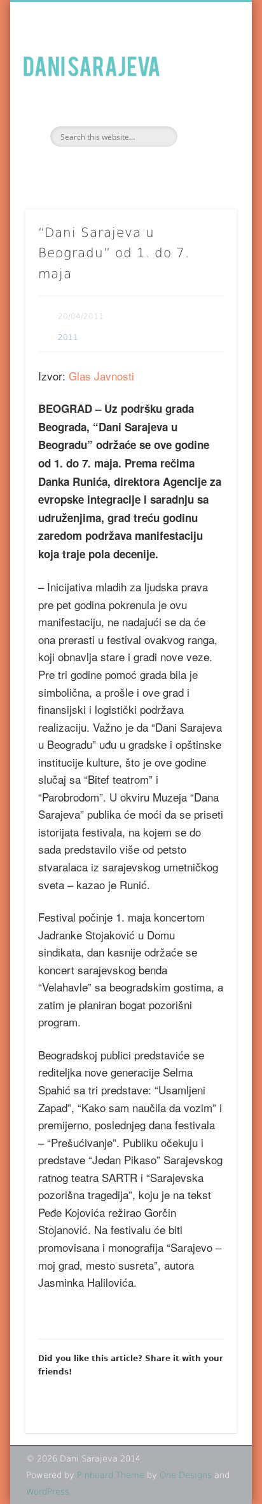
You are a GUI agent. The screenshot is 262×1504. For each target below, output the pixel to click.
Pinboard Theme (110, 1475)
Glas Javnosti (101, 376)
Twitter (142, 168)
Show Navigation (205, 114)
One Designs (186, 1475)
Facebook (116, 168)
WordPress (47, 1491)
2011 (68, 337)
